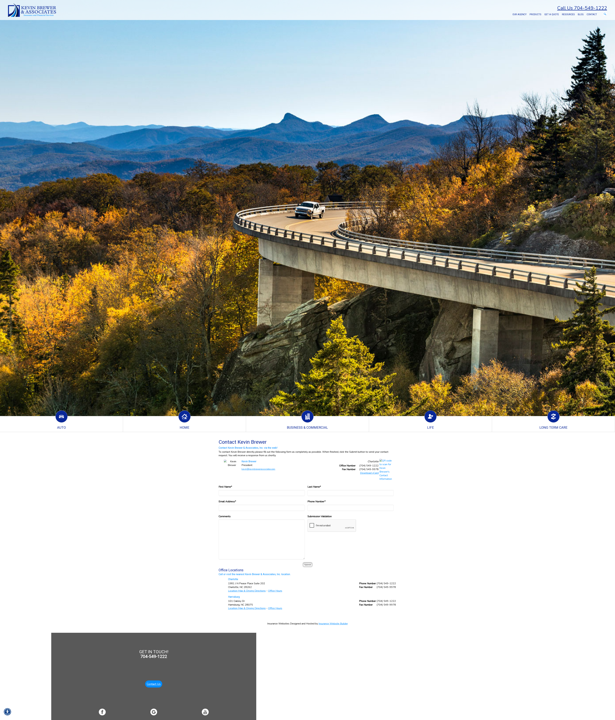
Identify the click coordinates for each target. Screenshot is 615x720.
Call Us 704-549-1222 (582, 8)
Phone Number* (317, 501)
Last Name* (314, 487)
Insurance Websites (278, 623)
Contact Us (154, 684)
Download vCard (369, 473)
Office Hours (275, 591)
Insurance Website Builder (333, 623)
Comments (225, 516)
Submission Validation (320, 516)
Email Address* (227, 501)
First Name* (225, 487)
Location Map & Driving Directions (247, 591)
